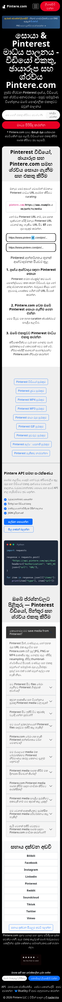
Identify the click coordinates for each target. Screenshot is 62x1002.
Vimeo (31, 918)
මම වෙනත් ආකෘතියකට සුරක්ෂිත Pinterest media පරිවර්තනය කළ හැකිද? (29, 814)
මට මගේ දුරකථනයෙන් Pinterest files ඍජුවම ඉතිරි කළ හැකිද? (29, 725)
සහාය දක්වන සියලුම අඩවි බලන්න (31, 927)
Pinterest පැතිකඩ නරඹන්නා (31, 453)
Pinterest (31, 883)
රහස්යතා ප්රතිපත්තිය (20, 987)
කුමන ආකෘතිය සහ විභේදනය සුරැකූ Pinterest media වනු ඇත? (29, 701)
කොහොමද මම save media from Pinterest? (29, 632)
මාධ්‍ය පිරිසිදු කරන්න (31, 125)
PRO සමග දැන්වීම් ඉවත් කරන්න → (31, 25)
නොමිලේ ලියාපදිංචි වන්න (44, 978)
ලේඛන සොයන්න (18, 522)
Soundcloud (31, 897)
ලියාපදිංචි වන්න (50, 6)
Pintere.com (16, 6)
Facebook (31, 863)
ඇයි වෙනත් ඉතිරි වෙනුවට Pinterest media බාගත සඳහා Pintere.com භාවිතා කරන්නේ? (28, 829)
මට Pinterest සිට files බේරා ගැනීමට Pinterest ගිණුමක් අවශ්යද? (26, 687)
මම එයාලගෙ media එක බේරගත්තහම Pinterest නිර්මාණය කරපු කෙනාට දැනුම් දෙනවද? (27, 756)
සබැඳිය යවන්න (53, 115)
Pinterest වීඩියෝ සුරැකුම (31, 382)
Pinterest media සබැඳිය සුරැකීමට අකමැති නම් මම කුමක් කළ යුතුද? (29, 799)
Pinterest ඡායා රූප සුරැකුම (31, 417)
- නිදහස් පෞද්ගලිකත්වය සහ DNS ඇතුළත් (31, 20)
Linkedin (31, 876)
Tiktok (31, 904)
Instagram (31, 869)
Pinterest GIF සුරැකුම (31, 426)
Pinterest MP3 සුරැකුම (31, 408)
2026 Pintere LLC (16, 997)
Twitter (31, 911)
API (3, 987)
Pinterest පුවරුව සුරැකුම (31, 435)
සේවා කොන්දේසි (44, 987)
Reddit (31, 890)
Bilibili (31, 856)
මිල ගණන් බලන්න (18, 529)
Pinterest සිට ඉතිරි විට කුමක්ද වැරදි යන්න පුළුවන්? (27, 713)
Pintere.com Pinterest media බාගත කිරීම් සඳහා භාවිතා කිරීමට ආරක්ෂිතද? (28, 786)
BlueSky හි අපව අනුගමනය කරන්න (38, 991)
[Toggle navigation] (36, 6)
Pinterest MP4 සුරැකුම (31, 399)
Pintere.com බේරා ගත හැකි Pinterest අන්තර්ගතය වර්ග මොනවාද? (26, 740)
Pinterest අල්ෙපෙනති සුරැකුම (31, 444)
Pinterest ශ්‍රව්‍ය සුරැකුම (31, 391)
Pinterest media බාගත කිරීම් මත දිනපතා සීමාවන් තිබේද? (29, 772)
